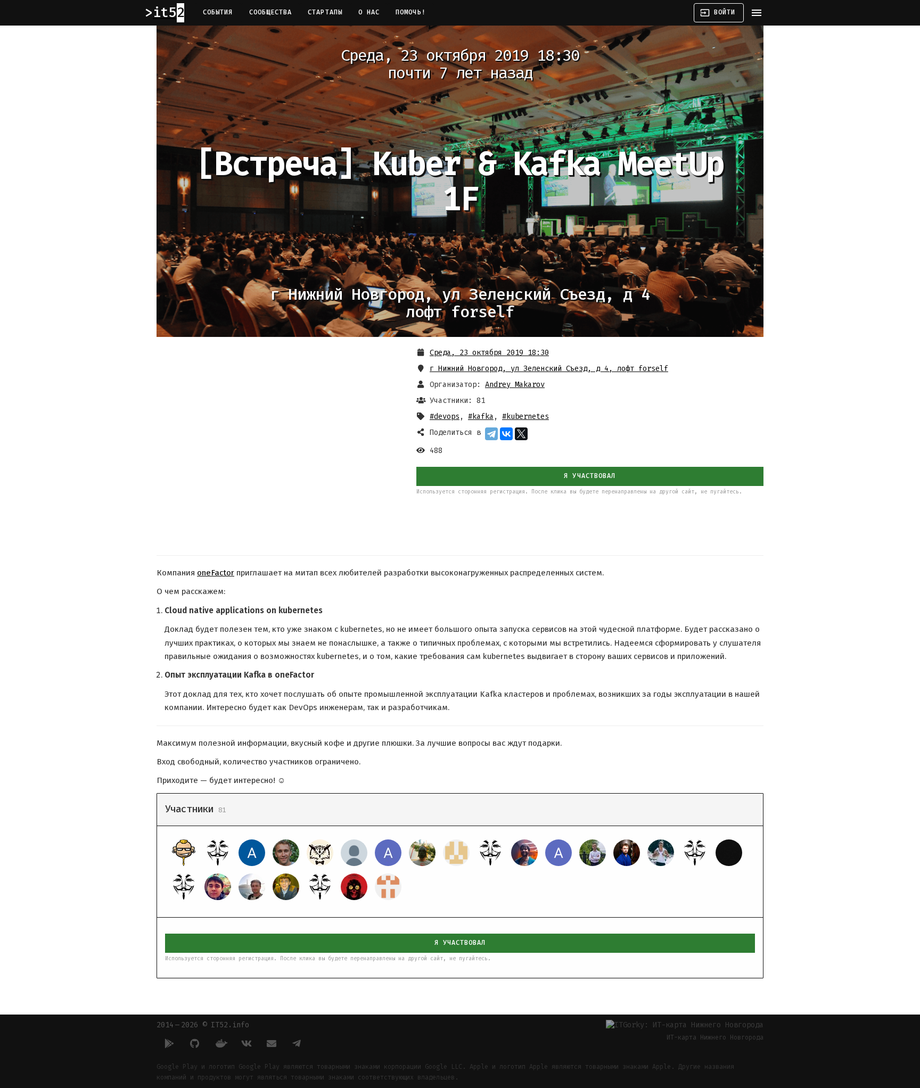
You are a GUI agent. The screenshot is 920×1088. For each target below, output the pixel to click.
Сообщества (270, 12)
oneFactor (215, 573)
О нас (369, 12)
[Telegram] (491, 433)
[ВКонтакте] (506, 433)
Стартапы (325, 12)
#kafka (481, 416)
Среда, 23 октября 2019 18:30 (489, 352)
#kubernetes (525, 416)
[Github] (195, 1043)
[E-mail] (271, 1043)
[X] (521, 433)
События (218, 12)
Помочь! (411, 12)
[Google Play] (169, 1043)
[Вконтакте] (246, 1043)
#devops (444, 416)
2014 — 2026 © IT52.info (203, 1024)
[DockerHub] (220, 1043)
